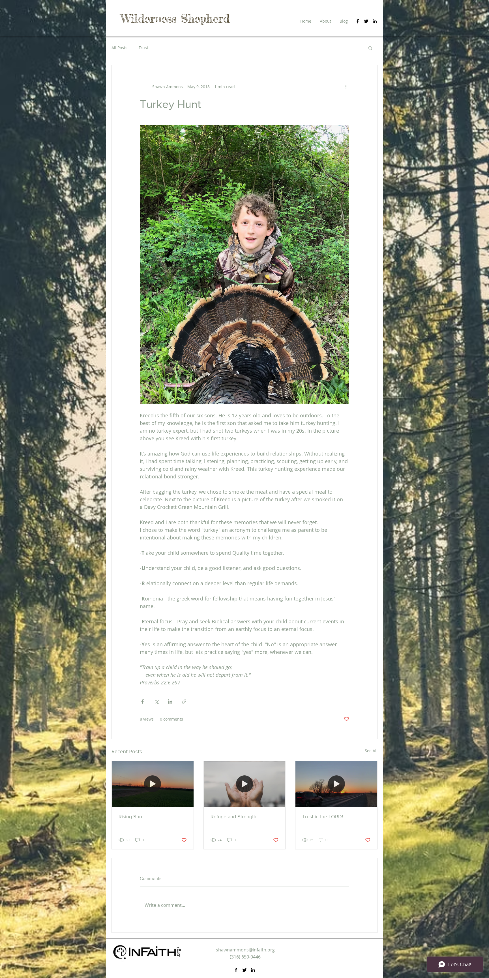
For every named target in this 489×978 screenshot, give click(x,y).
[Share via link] (184, 701)
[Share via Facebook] (142, 701)
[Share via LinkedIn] (170, 701)
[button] (370, 47)
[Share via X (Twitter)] (156, 701)
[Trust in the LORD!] (336, 784)
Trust (143, 47)
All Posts (119, 47)
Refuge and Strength (233, 816)
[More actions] (345, 86)
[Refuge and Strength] (245, 784)
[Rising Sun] (153, 784)
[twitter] (366, 21)
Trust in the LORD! (322, 816)
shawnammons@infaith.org (245, 950)
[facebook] (358, 21)
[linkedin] (375, 21)
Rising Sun (130, 816)
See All (371, 750)
